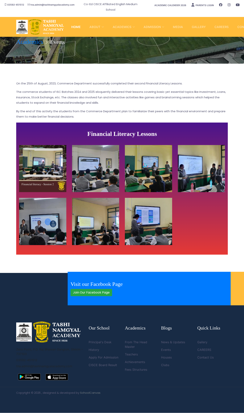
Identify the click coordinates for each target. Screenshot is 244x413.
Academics (29, 41)
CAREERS (221, 27)
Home (76, 27)
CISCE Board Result (103, 365)
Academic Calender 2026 (170, 5)
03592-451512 (15, 4)
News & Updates (173, 342)
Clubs (165, 365)
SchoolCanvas (90, 393)
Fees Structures (136, 369)
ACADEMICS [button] (122, 27)
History (94, 350)
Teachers (131, 354)
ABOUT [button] (95, 27)
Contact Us (205, 357)
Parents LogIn (205, 5)
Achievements (135, 362)
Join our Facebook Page (91, 292)
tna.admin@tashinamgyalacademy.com (52, 4)
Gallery (202, 342)
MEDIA (178, 27)
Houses (166, 357)
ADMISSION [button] (153, 27)
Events (166, 350)
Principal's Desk (100, 342)
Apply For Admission (103, 357)
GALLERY (199, 27)
